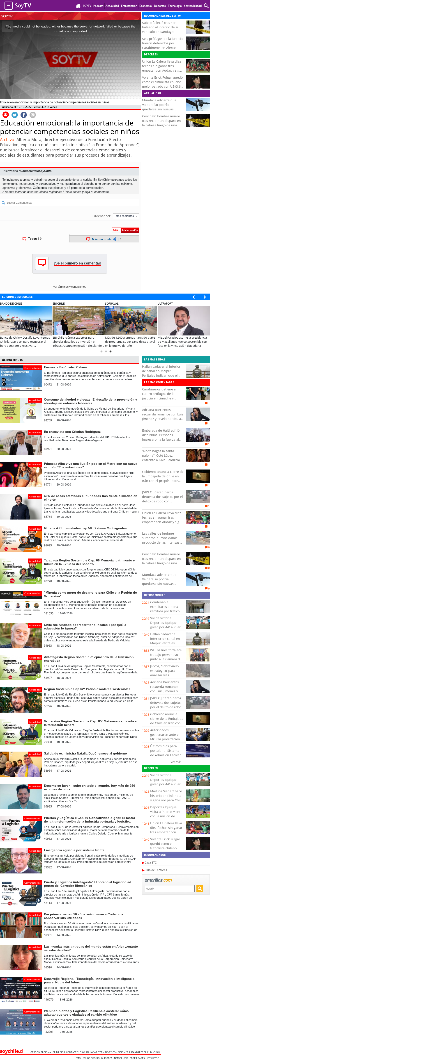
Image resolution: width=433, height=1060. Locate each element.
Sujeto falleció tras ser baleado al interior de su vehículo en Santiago (160, 27)
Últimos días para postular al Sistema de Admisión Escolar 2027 (165, 753)
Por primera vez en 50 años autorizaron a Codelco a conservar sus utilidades (83, 916)
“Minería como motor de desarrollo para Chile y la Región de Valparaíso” (90, 594)
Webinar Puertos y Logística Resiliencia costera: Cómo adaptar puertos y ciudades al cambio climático (86, 1012)
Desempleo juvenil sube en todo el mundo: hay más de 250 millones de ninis (89, 787)
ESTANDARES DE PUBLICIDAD (145, 1052)
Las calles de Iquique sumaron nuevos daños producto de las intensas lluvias (161, 540)
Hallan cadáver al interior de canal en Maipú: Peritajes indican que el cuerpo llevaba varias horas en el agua (161, 375)
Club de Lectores (156, 870)
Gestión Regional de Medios (48, 1052)
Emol (79, 1058)
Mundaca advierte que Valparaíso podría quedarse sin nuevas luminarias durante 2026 (161, 107)
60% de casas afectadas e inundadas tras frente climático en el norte (90, 497)
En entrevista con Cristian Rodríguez (72, 431)
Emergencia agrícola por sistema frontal (74, 850)
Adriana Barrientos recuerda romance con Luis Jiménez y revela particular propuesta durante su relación (162, 419)
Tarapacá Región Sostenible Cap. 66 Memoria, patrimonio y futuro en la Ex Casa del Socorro (89, 562)
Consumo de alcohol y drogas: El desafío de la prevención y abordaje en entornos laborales (90, 401)
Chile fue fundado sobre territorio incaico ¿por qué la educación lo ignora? (85, 626)
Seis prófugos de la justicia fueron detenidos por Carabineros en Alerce (162, 43)
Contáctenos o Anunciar (82, 1052)
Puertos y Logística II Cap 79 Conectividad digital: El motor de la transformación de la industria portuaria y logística (89, 819)
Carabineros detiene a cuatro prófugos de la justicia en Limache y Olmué (159, 396)
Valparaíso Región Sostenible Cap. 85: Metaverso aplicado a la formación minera (90, 723)
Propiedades (138, 1058)
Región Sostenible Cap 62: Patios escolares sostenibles (87, 689)
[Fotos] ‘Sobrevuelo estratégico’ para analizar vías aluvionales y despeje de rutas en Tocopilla (166, 675)
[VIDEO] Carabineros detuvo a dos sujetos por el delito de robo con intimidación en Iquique (162, 499)
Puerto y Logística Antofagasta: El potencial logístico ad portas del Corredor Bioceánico (87, 883)
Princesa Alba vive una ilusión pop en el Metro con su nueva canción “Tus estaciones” (90, 465)
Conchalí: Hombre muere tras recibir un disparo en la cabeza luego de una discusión (161, 123)
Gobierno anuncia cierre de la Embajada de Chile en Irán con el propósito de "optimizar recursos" (163, 478)
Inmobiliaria (121, 1058)
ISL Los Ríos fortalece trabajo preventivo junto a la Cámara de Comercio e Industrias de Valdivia (166, 659)
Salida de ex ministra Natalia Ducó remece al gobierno (85, 753)
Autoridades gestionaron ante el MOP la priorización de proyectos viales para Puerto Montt (165, 739)
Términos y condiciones (113, 1052)
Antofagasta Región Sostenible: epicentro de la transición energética (89, 658)
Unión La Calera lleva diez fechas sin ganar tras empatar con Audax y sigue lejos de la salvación (162, 68)
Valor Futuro (92, 1058)
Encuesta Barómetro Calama (66, 367)
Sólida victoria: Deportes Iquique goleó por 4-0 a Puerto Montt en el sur (167, 625)
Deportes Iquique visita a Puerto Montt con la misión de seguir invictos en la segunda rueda (166, 816)
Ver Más (175, 762)
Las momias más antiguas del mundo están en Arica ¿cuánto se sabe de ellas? (91, 948)
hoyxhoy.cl (153, 1058)
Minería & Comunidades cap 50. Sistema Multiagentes (85, 528)
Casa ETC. (151, 862)
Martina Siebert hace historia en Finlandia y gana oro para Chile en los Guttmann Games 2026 (166, 800)
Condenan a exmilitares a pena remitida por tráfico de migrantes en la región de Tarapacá (165, 611)
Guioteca (107, 1058)
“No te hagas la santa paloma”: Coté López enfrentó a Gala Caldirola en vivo (161, 458)
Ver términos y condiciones (69, 286)
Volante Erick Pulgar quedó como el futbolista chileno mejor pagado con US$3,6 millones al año (162, 84)
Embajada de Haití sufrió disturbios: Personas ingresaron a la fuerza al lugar (161, 437)
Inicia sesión (73, 192)
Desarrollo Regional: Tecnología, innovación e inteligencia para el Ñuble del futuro (89, 980)
